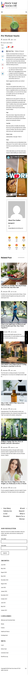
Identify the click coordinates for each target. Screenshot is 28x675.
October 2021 (4, 599)
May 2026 (3, 568)
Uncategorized (4, 635)
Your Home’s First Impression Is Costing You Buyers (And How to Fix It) (13, 365)
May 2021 (3, 606)
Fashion (3, 627)
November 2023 (4, 580)
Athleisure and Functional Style (8, 620)
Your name (3, 538)
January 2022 (4, 591)
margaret (5, 39)
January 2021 (4, 610)
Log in (2, 645)
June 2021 (3, 602)
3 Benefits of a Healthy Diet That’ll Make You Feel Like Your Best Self (13, 286)
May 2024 (3, 576)
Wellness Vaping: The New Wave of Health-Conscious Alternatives (12, 442)
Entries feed (4, 649)
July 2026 (3, 564)
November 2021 (4, 595)
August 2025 (4, 572)
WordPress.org (4, 656)
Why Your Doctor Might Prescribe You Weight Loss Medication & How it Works (13, 482)
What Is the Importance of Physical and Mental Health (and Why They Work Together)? (13, 325)
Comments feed (4, 652)
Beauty (2, 624)
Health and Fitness (7, 42)
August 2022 (4, 583)
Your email (3, 545)
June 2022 (3, 587)
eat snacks (17, 71)
